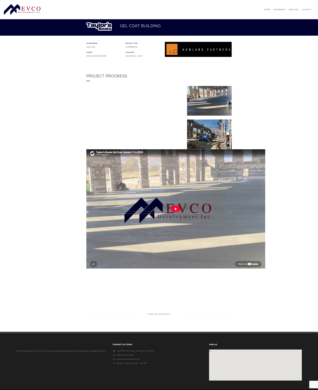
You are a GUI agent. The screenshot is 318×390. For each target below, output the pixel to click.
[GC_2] (209, 120)
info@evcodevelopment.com (128, 359)
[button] (255, 363)
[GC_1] (159, 212)
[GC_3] (209, 87)
